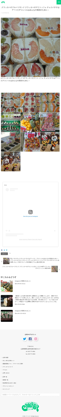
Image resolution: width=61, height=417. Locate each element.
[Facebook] (2, 250)
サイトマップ (6, 389)
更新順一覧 (5, 380)
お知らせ (4, 253)
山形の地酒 (5, 357)
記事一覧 (5, 377)
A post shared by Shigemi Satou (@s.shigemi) (30, 239)
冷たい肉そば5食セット (8, 360)
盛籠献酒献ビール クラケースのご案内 (13, 363)
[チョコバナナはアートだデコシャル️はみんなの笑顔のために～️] (30, 75)
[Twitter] (4, 250)
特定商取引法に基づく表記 (9, 383)
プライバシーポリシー (8, 386)
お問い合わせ (6, 373)
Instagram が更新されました (23, 281)
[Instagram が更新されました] (7, 286)
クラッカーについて (8, 366)
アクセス (5, 370)
